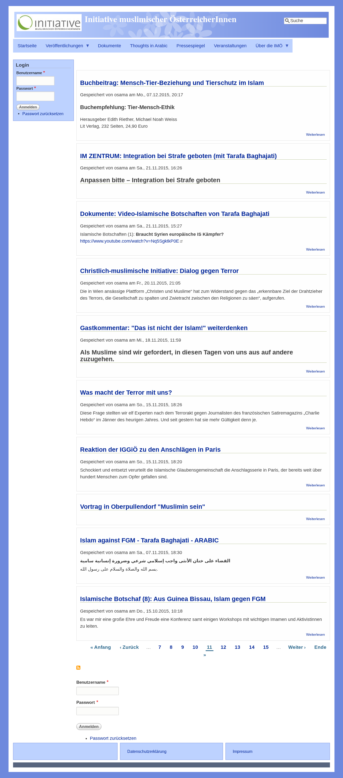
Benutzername (90, 682)
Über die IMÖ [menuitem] (266, 48)
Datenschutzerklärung (146, 751)
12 (224, 647)
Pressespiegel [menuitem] (191, 45)
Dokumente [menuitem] (109, 45)
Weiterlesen (315, 134)
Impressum (242, 751)
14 (252, 647)
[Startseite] (49, 29)
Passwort (85, 702)
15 (266, 647)
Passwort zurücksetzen (113, 738)
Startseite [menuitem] (27, 45)
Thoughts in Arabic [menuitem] (148, 45)
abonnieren (78, 669)
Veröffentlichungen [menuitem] (62, 48)
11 (210, 647)
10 (196, 647)
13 (238, 647)
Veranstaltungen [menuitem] (230, 45)
